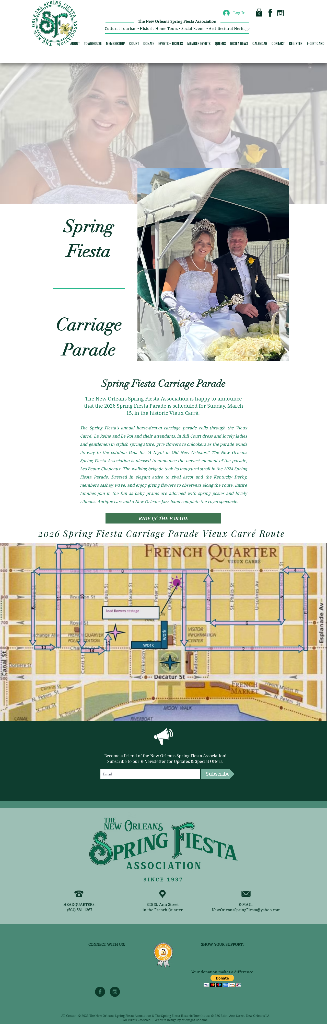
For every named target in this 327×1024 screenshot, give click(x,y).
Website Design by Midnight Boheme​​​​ (181, 1020)
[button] (259, 12)
